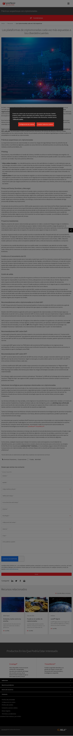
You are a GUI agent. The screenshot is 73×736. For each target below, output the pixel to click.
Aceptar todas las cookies (45, 124)
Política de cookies (18, 119)
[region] (36, 118)
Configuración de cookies (26, 124)
